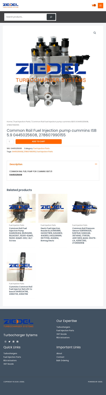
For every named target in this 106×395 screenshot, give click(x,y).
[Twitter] (9, 342)
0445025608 (17, 151)
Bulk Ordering (62, 360)
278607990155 (30, 151)
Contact (60, 357)
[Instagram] (5, 342)
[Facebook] (17, 342)
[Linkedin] (13, 342)
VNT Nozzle (8, 364)
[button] (94, 32)
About (59, 353)
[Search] (51, 17)
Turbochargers (10, 353)
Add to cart (38, 141)
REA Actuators (10, 360)
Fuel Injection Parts (22, 121)
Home (9, 121)
